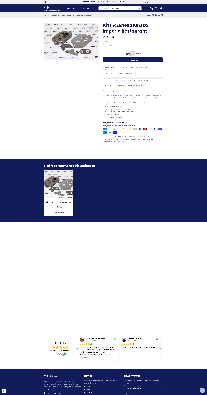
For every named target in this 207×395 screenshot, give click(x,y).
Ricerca (87, 386)
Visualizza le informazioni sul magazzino (121, 73)
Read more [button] (84, 357)
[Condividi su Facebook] (153, 15)
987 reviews (65, 350)
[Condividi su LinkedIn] (161, 15)
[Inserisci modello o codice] (140, 8)
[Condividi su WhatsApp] (158, 15)
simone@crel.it (54, 393)
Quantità (106, 41)
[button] (160, 8)
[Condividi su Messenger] (155, 15)
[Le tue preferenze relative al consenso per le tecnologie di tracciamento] (4, 391)
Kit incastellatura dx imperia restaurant (76, 15)
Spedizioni (88, 392)
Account (87, 389)
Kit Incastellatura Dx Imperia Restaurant (58, 203)
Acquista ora (133, 60)
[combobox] (120, 8)
